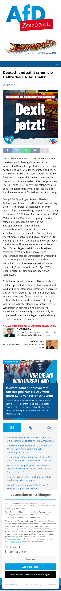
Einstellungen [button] (15, 541)
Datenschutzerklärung (14, 539)
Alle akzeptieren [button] (30, 566)
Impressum (51, 584)
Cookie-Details (11, 584)
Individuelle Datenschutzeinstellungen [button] (30, 574)
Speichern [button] (30, 559)
